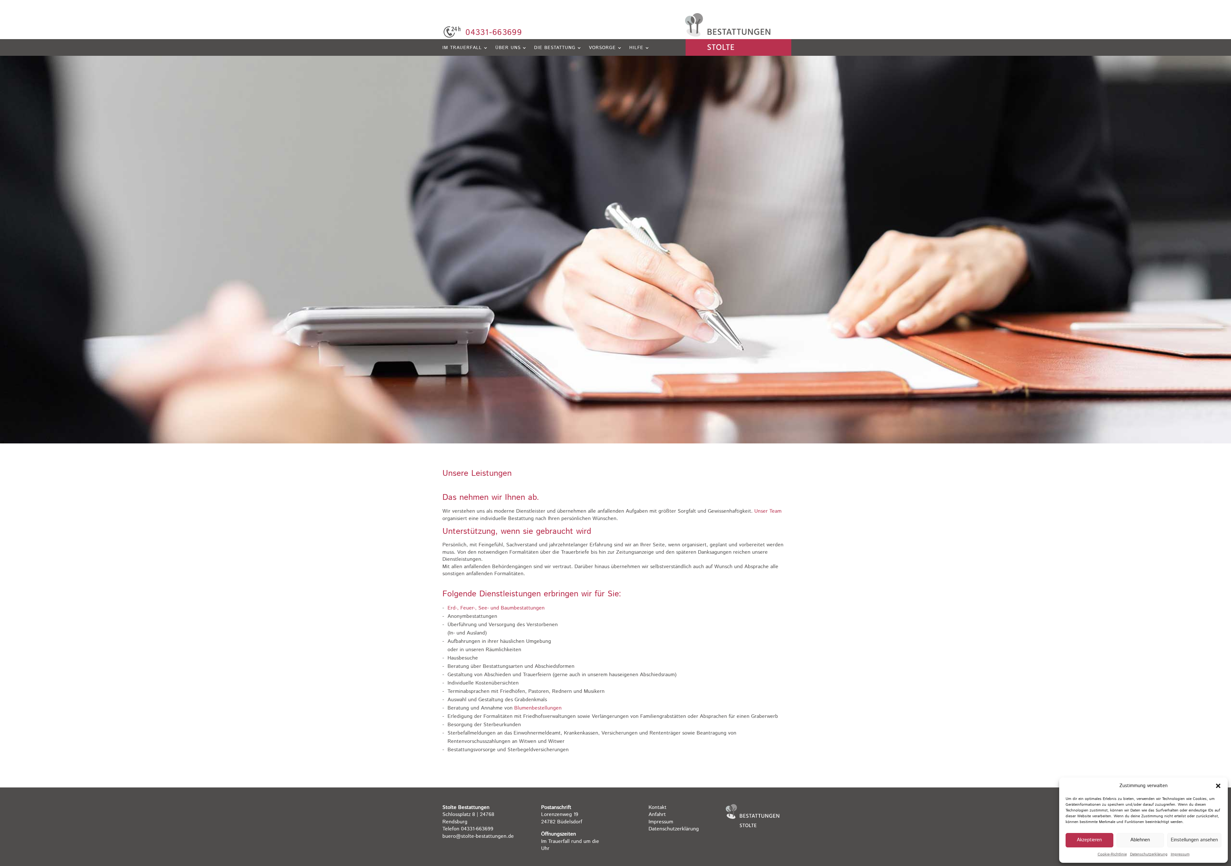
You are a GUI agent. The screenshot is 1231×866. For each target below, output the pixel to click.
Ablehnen (1140, 840)
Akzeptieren (1089, 840)
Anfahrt (657, 814)
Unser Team (768, 511)
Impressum (1180, 854)
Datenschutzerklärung (1149, 854)
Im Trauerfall (462, 48)
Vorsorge (602, 48)
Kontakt (657, 807)
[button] (1218, 786)
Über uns (508, 48)
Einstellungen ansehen (1194, 840)
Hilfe (636, 48)
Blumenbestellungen (538, 708)
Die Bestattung (554, 48)
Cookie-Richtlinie (1112, 854)
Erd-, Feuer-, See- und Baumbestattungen (496, 608)
